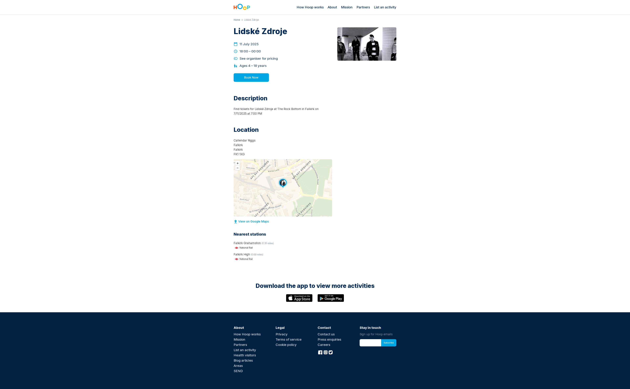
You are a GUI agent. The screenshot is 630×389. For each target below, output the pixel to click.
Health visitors (245, 355)
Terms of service (289, 339)
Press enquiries (329, 339)
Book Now (251, 77)
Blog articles (243, 360)
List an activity (385, 7)
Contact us (326, 334)
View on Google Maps (253, 221)
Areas (238, 366)
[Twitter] (330, 352)
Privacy (282, 334)
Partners (363, 7)
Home (237, 19)
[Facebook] (320, 352)
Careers (324, 345)
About (332, 7)
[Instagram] (325, 352)
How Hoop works (310, 7)
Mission (347, 7)
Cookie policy (286, 345)
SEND (238, 371)
